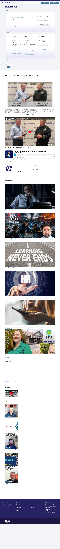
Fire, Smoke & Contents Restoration (18, 22)
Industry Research (15, 26)
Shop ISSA (32, 507)
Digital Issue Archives (19, 507)
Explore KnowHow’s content (29, 54)
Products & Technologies (31, 23)
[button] (2, 2)
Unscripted (6, 357)
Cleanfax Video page (24, 159)
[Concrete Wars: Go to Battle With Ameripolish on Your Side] (11, 412)
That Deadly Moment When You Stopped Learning (14, 267)
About (7, 60)
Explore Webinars (28, 46)
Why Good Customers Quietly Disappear (12, 209)
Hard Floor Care (14, 24)
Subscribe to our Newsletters (42, 28)
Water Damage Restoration (31, 25)
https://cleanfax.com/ (34, 168)
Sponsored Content (19, 510)
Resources (7, 32)
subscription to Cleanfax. (15, 161)
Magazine (7, 59)
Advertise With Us (18, 504)
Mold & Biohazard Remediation (30, 20)
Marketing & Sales (30, 17)
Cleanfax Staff (13, 80)
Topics (7, 10)
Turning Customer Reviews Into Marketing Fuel (13, 325)
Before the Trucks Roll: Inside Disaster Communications (15, 238)
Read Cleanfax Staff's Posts (9, 174)
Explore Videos (27, 40)
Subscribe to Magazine (42, 20)
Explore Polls (14, 46)
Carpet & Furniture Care (16, 19)
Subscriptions (18, 511)
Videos (32, 506)
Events (7, 58)
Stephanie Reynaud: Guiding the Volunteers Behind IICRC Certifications (17, 354)
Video (16, 270)
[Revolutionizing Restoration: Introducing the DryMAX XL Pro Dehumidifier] (11, 478)
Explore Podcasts (15, 40)
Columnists (18, 506)
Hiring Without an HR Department (11, 296)
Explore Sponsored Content (16, 53)
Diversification (14, 21)
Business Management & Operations (18, 17)
